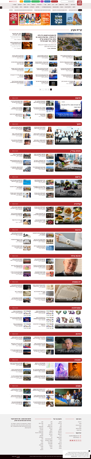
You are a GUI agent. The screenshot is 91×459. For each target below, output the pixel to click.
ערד (42, 425)
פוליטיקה (37, 7)
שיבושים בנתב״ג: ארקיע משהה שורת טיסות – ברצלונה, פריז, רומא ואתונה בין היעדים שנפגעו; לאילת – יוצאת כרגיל (39, 339)
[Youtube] (10, 1)
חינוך (56, 4)
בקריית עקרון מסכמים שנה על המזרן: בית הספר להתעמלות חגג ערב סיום (41, 75)
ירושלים (51, 431)
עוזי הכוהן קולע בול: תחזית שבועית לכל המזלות (39, 324)
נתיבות (51, 446)
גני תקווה (60, 443)
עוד (12, 7)
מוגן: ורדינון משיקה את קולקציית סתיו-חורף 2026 (16, 240)
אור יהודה (60, 423)
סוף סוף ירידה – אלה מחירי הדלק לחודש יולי (67, 82)
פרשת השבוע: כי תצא (18, 291)
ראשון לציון (41, 437)
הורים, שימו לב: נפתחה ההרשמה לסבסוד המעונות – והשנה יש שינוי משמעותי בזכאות (39, 134)
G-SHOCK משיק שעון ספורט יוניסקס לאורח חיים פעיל (68, 247)
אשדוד (60, 428)
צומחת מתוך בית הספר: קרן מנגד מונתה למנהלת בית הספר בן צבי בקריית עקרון (18, 56)
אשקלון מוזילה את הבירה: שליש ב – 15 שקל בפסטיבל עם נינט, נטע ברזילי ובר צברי (16, 273)
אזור (61, 425)
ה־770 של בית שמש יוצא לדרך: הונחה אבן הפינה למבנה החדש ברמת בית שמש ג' (16, 299)
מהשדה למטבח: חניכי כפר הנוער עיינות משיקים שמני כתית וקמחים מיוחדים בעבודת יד (39, 240)
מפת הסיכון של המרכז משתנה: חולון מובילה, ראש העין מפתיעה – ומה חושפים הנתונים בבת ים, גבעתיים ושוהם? (39, 377)
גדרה (61, 440)
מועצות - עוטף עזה (48, 440)
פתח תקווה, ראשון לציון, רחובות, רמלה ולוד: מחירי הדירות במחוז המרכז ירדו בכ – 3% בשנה (39, 155)
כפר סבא (50, 434)
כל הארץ (50, 432)
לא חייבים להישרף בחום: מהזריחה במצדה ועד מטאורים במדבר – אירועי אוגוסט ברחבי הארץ (16, 351)
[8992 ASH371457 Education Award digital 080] (66, 25)
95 (40, 89)
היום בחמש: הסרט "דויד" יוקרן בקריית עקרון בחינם (17, 75)
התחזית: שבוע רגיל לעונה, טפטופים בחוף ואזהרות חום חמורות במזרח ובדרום (17, 69)
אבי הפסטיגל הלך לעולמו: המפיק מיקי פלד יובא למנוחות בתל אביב (69, 273)
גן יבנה (60, 442)
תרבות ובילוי (39, 4)
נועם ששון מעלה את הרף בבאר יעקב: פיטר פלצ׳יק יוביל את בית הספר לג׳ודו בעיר (39, 260)
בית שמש (60, 434)
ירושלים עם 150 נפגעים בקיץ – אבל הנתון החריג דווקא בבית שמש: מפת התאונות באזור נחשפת (39, 370)
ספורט (24, 4)
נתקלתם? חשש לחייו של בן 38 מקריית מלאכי (40, 115)
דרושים (74, 7)
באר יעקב (60, 431)
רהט (42, 438)
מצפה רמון (50, 443)
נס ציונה (50, 445)
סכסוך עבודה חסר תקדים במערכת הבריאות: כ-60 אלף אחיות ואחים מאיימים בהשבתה (42, 69)
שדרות (42, 446)
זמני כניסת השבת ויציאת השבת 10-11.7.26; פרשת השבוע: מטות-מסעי (67, 69)
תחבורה (16, 7)
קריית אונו (41, 428)
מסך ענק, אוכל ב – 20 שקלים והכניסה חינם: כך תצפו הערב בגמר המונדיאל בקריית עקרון (41, 63)
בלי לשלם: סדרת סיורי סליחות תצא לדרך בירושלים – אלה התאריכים (39, 350)
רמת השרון (41, 445)
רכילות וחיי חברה (68, 7)
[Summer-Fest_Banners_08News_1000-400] (34, 25)
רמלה (42, 441)
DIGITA (18, 457)
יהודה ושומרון (49, 426)
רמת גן (42, 443)
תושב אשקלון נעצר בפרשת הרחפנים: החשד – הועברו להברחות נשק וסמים (16, 155)
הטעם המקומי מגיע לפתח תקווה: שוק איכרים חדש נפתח (24, 10)
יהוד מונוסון (50, 425)
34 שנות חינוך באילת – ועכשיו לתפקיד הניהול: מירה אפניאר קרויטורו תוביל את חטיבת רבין (17, 134)
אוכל (45, 4)
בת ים (60, 435)
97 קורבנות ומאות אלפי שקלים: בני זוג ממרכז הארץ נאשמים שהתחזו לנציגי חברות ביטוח (69, 115)
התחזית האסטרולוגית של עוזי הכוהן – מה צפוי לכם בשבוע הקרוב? (16, 318)
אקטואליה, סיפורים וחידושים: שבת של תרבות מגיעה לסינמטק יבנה (39, 108)
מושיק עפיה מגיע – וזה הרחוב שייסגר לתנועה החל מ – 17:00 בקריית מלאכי (40, 364)
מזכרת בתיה (50, 442)
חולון (51, 421)
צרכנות (61, 7)
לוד (51, 437)
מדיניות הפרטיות (74, 456)
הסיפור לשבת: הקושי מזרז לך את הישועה (39, 292)
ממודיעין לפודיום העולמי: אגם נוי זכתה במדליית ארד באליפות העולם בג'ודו (39, 396)
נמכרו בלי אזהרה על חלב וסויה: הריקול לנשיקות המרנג (17, 246)
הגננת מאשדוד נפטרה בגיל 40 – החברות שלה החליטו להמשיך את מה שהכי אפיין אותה (16, 208)
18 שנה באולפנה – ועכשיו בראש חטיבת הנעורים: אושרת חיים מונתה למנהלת (39, 141)
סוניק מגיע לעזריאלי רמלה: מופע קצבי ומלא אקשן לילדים (16, 266)
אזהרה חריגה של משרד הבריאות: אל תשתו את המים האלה (39, 246)
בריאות (49, 4)
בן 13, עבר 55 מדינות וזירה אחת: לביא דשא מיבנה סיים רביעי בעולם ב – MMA (16, 396)
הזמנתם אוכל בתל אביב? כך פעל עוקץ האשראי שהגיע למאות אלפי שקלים (16, 214)
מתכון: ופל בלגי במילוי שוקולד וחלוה (17, 220)
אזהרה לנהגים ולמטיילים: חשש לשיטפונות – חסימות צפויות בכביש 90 (39, 344)
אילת (61, 426)
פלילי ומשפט (61, 4)
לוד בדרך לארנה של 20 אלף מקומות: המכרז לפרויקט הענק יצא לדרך (16, 161)
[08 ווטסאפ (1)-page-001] (13, 25)
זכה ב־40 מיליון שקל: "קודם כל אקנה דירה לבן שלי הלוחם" (16, 115)
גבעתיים (60, 439)
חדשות (66, 4)
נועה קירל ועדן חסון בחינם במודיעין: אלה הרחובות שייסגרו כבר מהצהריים (68, 377)
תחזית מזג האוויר (56, 7)
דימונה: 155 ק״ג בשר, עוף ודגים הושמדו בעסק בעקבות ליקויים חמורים (39, 194)
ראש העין (41, 435)
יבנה (51, 423)
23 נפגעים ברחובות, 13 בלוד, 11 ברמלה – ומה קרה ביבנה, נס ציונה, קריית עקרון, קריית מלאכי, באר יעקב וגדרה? (46, 38)
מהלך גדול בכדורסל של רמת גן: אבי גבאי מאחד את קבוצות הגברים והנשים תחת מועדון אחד (39, 403)
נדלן (53, 4)
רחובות (42, 440)
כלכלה (21, 7)
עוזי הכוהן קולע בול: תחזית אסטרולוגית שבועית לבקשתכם (40, 312)
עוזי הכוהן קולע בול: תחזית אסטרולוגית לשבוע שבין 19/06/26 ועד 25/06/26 (39, 318)
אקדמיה (14, 4)
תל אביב (41, 449)
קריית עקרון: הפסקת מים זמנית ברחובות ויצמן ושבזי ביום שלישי (42, 56)
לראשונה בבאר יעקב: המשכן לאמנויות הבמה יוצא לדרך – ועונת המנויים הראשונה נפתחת (16, 260)
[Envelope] (70, 440)
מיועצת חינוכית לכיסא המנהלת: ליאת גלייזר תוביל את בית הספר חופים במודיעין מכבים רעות (39, 128)
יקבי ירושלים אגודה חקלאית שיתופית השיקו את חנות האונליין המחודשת (39, 214)
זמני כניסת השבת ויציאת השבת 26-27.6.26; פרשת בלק (42, 82)
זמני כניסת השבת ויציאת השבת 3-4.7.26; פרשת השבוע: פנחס (67, 75)
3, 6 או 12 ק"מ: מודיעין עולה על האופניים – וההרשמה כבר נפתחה (16, 390)
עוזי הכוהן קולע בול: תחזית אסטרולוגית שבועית (69, 326)
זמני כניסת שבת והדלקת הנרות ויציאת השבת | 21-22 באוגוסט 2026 (16, 286)
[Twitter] (12, 1)
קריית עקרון (41, 431)
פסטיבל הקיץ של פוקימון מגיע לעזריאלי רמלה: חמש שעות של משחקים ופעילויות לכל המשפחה (39, 273)
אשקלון (60, 429)
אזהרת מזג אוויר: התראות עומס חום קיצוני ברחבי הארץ (17, 63)
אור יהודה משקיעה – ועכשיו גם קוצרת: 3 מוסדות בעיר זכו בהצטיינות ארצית (68, 141)
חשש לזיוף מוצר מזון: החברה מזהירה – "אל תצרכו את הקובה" (39, 220)
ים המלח (50, 428)
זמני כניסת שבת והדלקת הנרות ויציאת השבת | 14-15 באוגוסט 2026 (15, 44)
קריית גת (41, 429)
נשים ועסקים (26, 7)
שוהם (42, 448)
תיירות (28, 4)
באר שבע (60, 432)
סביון (42, 421)
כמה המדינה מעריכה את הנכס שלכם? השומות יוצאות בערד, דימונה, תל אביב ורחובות (69, 168)
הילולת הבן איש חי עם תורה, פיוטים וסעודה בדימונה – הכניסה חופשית (39, 286)
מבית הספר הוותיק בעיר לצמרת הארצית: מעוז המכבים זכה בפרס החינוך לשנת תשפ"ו (16, 128)
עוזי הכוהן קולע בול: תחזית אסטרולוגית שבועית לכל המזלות (16, 312)
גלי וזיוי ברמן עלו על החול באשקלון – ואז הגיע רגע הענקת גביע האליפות (39, 390)
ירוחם (51, 429)
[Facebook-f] (16, 1)
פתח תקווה (41, 426)
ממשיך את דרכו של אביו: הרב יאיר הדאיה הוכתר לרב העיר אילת (39, 298)
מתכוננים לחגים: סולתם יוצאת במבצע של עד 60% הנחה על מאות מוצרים (16, 234)
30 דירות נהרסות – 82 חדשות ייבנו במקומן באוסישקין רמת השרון (16, 168)
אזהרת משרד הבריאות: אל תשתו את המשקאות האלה (16, 187)
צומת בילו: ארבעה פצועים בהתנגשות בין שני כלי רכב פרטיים (66, 63)
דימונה (60, 445)
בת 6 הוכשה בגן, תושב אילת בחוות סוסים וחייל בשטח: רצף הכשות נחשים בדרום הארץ (16, 181)
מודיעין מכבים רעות (48, 439)
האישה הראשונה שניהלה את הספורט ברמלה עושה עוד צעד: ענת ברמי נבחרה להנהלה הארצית (68, 403)
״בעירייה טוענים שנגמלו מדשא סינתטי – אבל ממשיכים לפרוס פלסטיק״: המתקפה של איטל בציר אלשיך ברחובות (39, 182)
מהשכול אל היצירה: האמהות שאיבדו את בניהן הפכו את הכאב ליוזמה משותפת (16, 108)
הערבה (60, 446)
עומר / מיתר (41, 423)
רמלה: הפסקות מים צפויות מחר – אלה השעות (61, 10)
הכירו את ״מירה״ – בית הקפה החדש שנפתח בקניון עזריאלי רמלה (68, 221)
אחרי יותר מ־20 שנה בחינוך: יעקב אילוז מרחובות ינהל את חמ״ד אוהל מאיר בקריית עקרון (15, 35)
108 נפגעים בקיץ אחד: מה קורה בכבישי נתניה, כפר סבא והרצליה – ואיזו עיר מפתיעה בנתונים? (16, 370)
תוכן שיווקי (20, 4)
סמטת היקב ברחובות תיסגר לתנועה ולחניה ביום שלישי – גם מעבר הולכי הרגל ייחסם (16, 364)
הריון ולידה (32, 7)
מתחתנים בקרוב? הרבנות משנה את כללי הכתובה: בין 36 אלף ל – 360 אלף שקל (68, 299)
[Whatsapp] (80, 440)
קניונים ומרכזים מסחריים (46, 7)
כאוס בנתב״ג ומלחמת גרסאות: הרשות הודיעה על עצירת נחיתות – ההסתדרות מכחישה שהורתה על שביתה (16, 339)
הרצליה (60, 448)
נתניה (51, 448)
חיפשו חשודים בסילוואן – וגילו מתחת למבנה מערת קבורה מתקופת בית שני (39, 102)
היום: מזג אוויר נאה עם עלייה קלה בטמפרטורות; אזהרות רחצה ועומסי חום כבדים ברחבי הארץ (17, 82)
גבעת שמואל (59, 437)
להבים (51, 435)
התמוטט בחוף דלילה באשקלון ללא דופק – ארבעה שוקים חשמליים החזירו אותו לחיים (39, 187)
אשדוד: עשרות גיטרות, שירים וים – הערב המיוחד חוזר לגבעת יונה (16, 102)
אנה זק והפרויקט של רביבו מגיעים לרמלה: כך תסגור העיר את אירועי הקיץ (39, 266)
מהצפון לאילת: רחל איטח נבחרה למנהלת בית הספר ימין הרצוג (16, 141)
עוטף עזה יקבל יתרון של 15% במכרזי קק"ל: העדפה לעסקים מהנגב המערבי (39, 168)
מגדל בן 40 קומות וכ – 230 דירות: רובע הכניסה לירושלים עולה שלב (39, 161)
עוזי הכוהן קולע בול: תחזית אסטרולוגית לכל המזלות (17, 324)
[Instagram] (14, 1)
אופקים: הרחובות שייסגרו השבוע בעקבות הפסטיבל (44, 10)
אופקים (60, 421)
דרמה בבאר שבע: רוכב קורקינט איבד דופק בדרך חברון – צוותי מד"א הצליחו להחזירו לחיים (69, 194)
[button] (1, 8)
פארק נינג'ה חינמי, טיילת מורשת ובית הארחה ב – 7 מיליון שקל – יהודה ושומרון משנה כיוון (16, 344)
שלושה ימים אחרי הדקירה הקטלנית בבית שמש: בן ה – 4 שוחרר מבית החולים (16, 194)
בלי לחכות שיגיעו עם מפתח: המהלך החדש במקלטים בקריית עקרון (66, 56)
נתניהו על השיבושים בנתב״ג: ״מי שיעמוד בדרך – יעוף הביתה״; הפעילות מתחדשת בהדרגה (69, 351)
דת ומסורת (33, 4)
